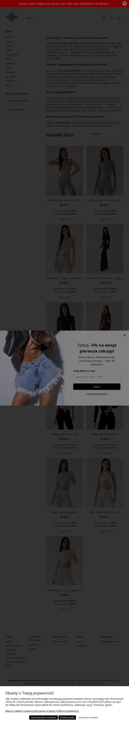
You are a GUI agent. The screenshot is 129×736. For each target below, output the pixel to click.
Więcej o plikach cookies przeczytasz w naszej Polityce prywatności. (42, 711)
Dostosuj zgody (67, 717)
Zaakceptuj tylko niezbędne (43, 717)
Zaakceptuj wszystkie (88, 717)
